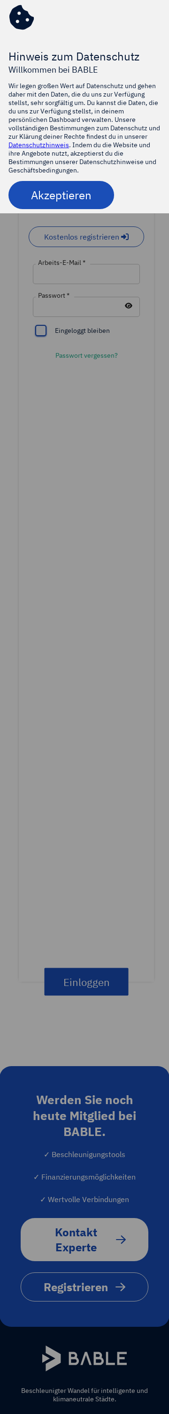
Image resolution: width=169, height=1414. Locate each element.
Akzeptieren (61, 195)
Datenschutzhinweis (38, 145)
